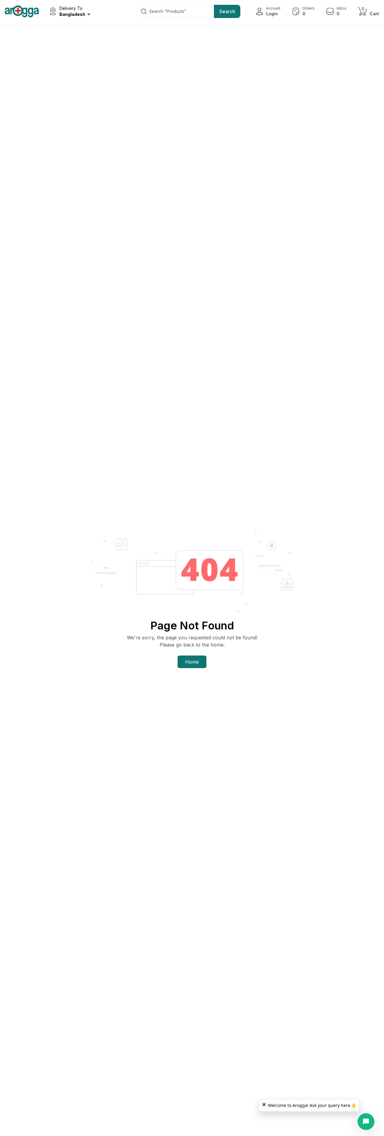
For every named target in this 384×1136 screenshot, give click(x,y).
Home (192, 662)
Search (227, 11)
